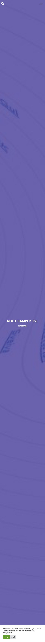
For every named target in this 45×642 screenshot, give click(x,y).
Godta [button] (6, 637)
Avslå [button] (13, 637)
